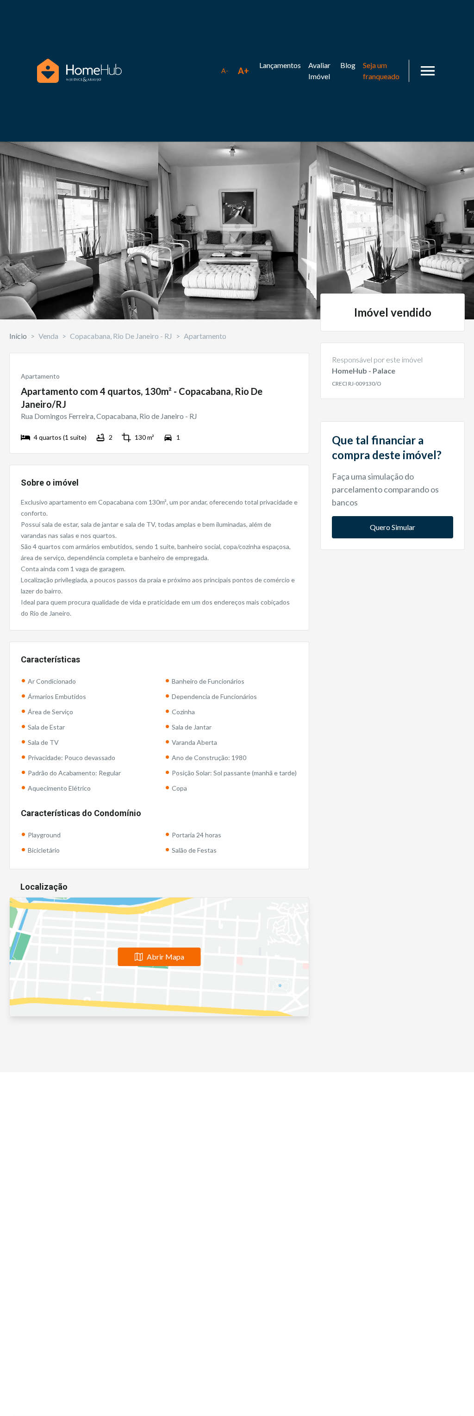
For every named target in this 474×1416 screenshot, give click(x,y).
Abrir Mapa (165, 956)
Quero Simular (392, 527)
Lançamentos (280, 65)
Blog (348, 65)
